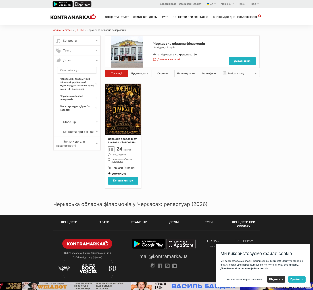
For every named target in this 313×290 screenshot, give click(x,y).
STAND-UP (138, 16)
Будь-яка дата (139, 73)
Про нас (212, 241)
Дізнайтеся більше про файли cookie (244, 268)
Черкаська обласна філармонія (122, 160)
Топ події (116, 73)
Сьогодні (162, 73)
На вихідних (209, 73)
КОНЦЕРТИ (109, 16)
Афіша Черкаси (62, 30)
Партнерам (244, 241)
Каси (242, 3)
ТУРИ (164, 16)
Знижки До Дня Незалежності (228, 16)
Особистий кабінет (190, 3)
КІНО (204, 16)
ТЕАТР (124, 16)
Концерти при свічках (184, 16)
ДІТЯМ (152, 16)
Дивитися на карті (168, 59)
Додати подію (168, 3)
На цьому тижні (186, 73)
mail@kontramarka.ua (163, 256)
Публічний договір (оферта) (87, 257)
